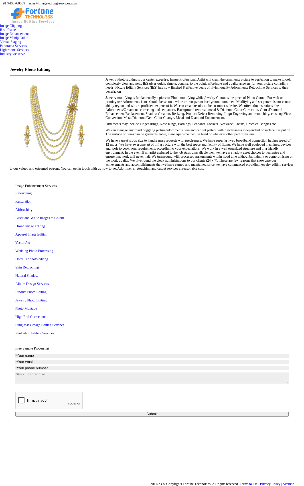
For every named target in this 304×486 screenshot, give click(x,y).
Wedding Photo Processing (34, 251)
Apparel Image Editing (31, 234)
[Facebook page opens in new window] (111, 462)
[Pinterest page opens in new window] (138, 462)
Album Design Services (32, 284)
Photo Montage (26, 308)
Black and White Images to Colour (39, 218)
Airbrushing (23, 209)
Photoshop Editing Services (34, 333)
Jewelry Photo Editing (30, 69)
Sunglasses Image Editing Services (39, 325)
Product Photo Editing (31, 292)
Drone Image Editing (30, 226)
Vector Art (22, 242)
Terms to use (248, 484)
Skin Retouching (27, 267)
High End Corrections (30, 317)
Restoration (23, 201)
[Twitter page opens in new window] (118, 462)
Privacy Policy (270, 484)
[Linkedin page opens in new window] (131, 462)
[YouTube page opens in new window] (125, 462)
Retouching (23, 193)
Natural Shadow (26, 275)
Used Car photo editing (31, 259)
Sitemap (288, 484)
